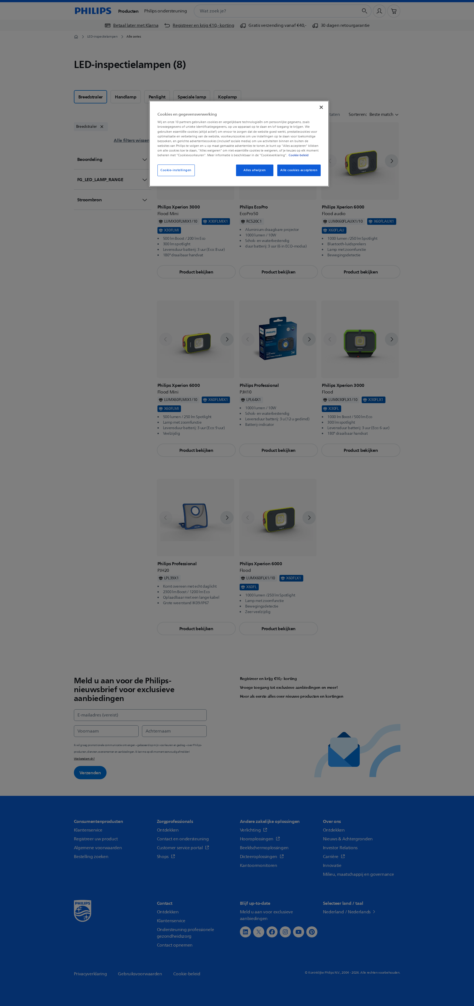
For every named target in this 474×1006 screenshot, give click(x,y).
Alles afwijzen (255, 170)
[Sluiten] (321, 107)
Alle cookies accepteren (298, 170)
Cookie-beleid (299, 155)
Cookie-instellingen (175, 170)
